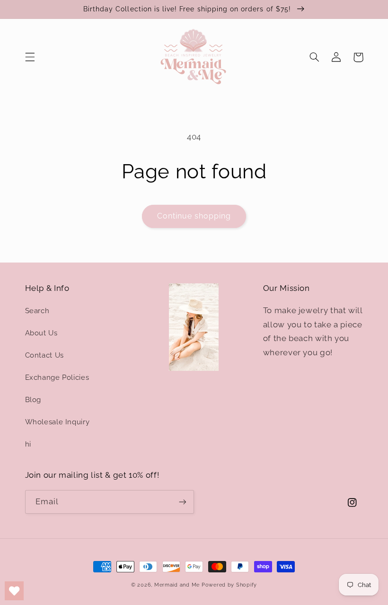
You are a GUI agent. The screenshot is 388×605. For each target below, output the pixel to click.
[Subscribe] (183, 501)
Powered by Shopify (229, 584)
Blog (33, 399)
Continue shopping (194, 215)
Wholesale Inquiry (57, 422)
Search (37, 311)
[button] (30, 57)
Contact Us (44, 355)
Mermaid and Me (177, 584)
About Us (41, 333)
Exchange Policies (57, 377)
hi (28, 444)
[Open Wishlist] (14, 590)
